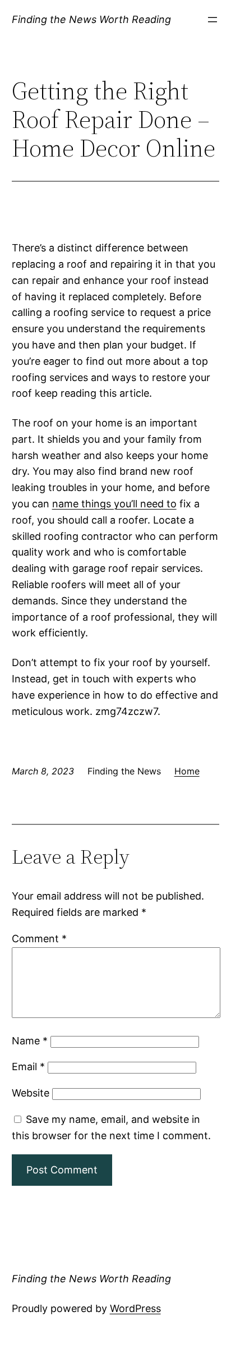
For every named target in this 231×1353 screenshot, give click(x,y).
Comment (39, 938)
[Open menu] (212, 19)
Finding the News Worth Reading (91, 19)
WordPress (135, 1308)
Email (28, 1066)
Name (30, 1041)
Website (30, 1093)
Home (187, 771)
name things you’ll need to (114, 504)
